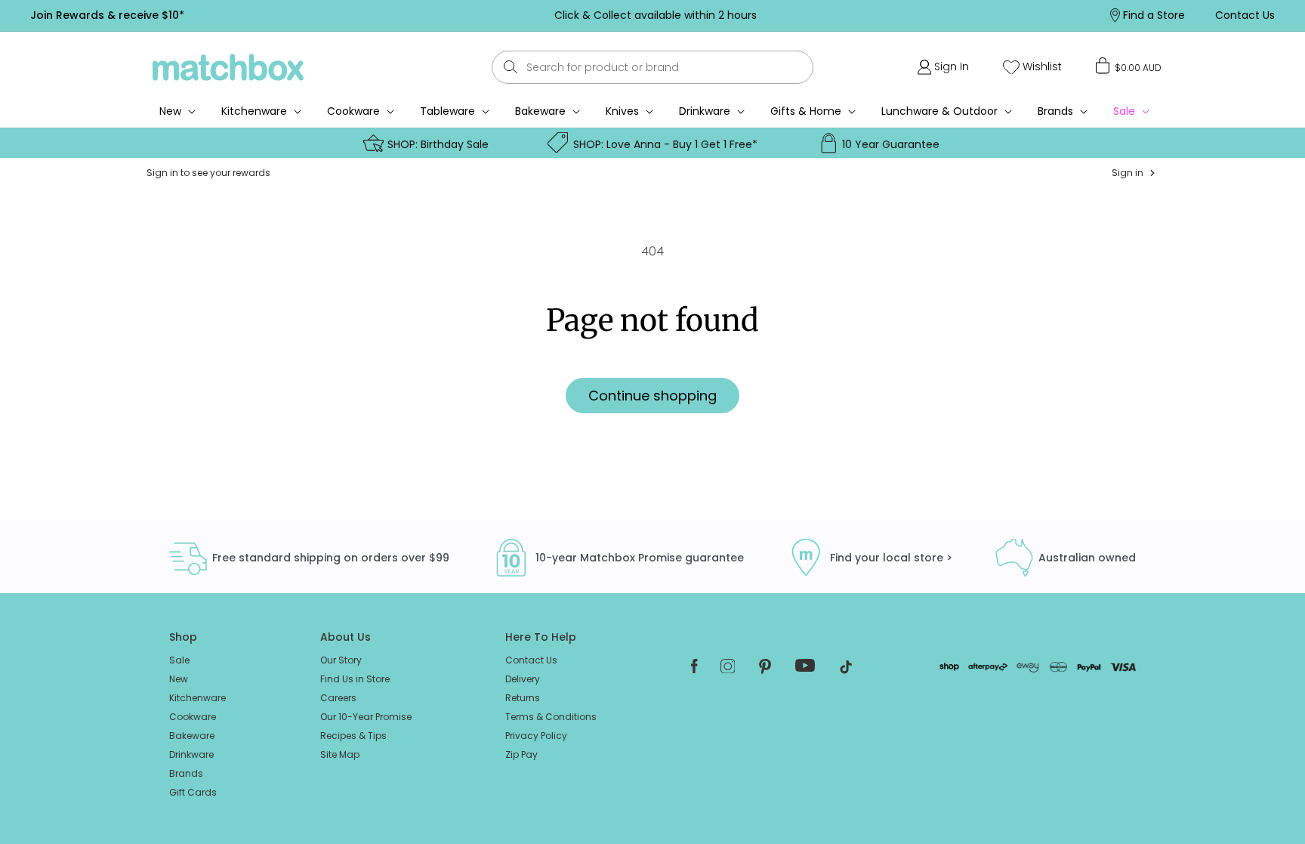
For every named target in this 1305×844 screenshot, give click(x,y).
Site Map (339, 754)
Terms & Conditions (551, 716)
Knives (622, 111)
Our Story (341, 660)
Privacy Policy (536, 735)
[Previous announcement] (348, 15)
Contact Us (531, 660)
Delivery (522, 678)
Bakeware (540, 111)
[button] (1129, 65)
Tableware (447, 111)
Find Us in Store (355, 678)
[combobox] (652, 67)
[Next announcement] (962, 15)
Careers (338, 697)
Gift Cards (193, 792)
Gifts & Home (805, 111)
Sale (179, 660)
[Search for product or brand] (511, 67)
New (178, 678)
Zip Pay (521, 754)
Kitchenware (254, 111)
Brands (1055, 111)
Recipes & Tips (353, 735)
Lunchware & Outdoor (939, 111)
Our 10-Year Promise (366, 716)
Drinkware (704, 111)
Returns (522, 697)
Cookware (353, 111)
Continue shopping (652, 395)
